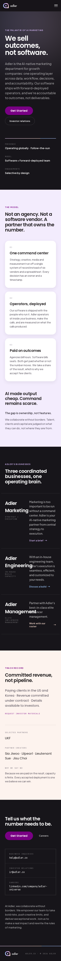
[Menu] (56, 5)
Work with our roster (42, 625)
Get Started (19, 111)
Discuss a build (39, 586)
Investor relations (20, 120)
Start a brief (38, 540)
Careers (43, 835)
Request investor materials (22, 713)
